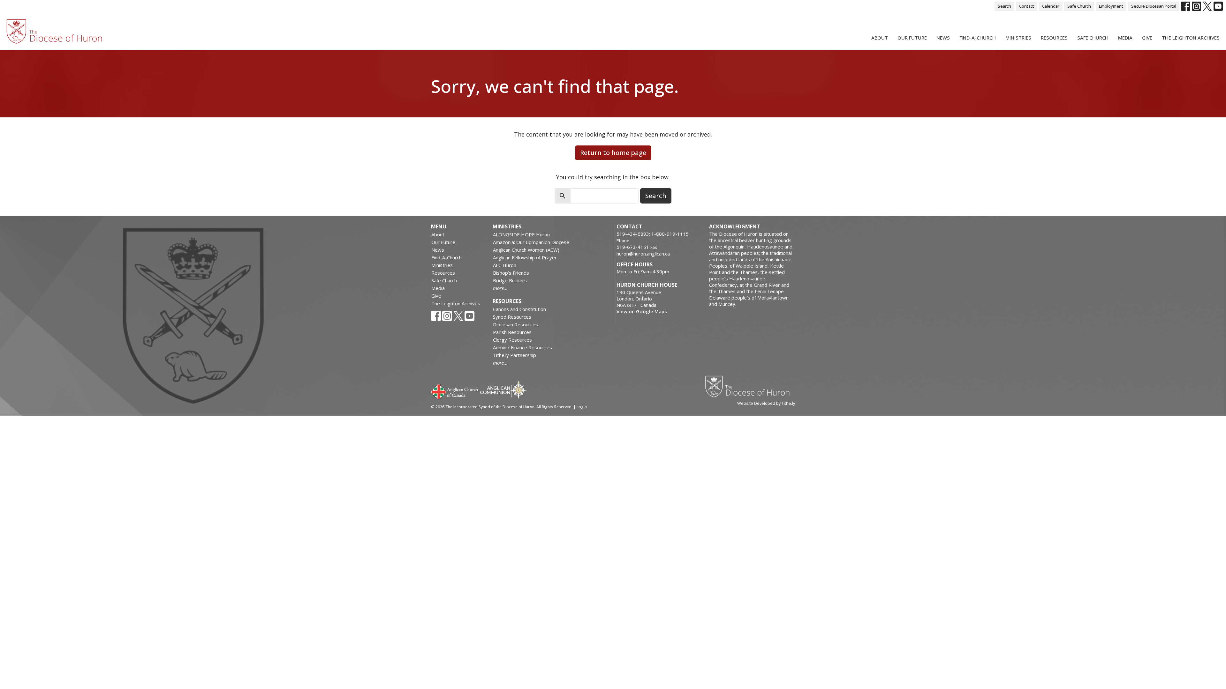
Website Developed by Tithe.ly (766, 403)
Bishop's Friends (511, 273)
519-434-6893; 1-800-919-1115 (653, 234)
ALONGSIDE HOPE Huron (521, 234)
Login (582, 407)
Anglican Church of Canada (455, 391)
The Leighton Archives (1191, 37)
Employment (1111, 6)
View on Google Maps (642, 311)
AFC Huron (504, 265)
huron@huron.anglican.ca (643, 253)
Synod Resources (512, 317)
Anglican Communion (503, 390)
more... (500, 288)
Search (1004, 6)
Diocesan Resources (515, 324)
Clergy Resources (512, 340)
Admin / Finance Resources (522, 347)
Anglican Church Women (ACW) (526, 250)
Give (1147, 37)
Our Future (912, 37)
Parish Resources (512, 332)
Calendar (1050, 6)
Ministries (1018, 37)
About (879, 37)
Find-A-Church (977, 37)
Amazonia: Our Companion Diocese (531, 242)
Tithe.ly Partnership (514, 355)
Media (1125, 37)
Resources (1054, 37)
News (943, 37)
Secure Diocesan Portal (1153, 6)
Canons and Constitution (519, 309)
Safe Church (1079, 6)
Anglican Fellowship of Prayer (525, 257)
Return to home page (613, 152)
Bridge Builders (510, 280)
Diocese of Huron (749, 386)
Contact (1026, 6)
